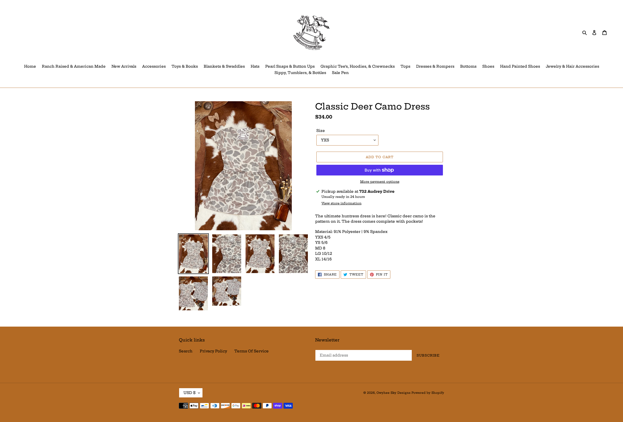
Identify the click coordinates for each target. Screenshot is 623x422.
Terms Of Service (251, 351)
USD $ (189, 392)
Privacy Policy (213, 351)
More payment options (379, 181)
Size (320, 130)
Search (185, 351)
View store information (341, 203)
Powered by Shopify (428, 392)
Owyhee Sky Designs (393, 392)
